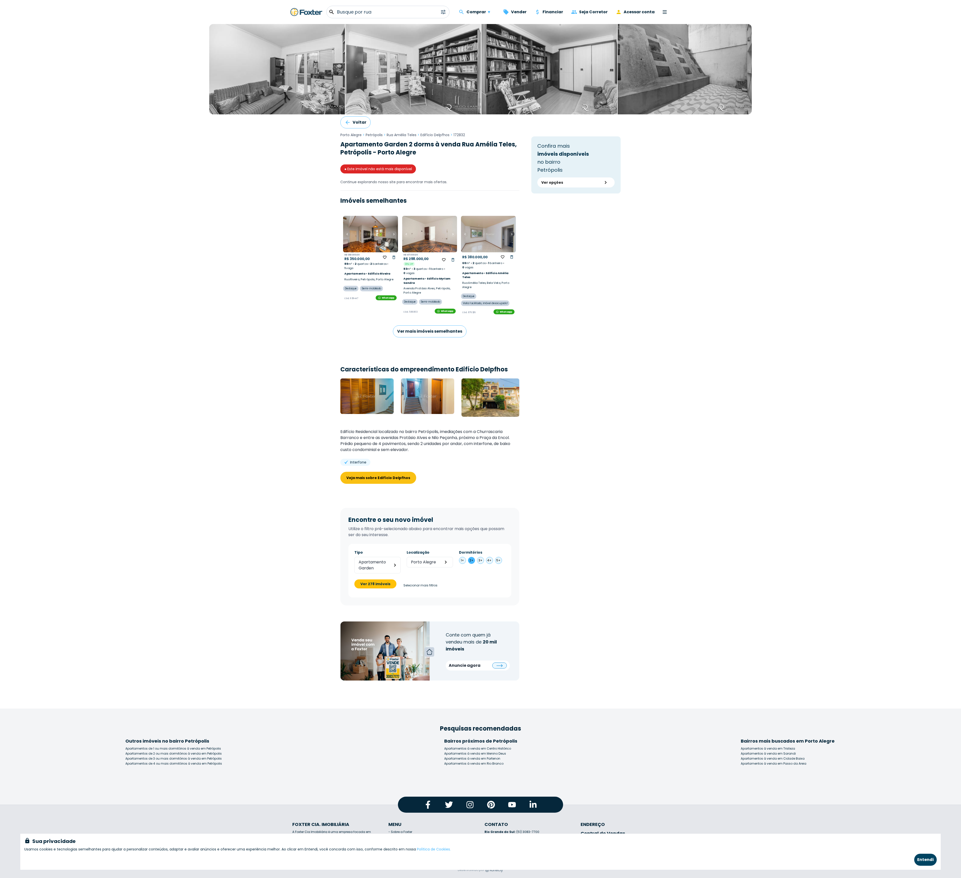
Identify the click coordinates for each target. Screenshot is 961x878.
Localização (418, 552)
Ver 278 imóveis (375, 583)
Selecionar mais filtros (420, 585)
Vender (519, 12)
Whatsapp (388, 297)
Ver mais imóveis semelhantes (429, 331)
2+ (471, 560)
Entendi (925, 859)
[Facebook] (428, 805)
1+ (462, 560)
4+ (489, 560)
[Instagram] (470, 805)
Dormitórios (470, 552)
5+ (498, 560)
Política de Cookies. (434, 849)
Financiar (553, 12)
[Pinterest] (491, 805)
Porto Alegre (351, 134)
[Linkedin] (533, 805)
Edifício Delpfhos (434, 134)
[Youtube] (512, 805)
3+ (480, 560)
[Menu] (665, 12)
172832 (459, 134)
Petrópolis (374, 134)
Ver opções (552, 182)
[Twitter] (449, 805)
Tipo (358, 552)
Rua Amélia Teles (401, 134)
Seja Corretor (593, 12)
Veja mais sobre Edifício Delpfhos (378, 477)
